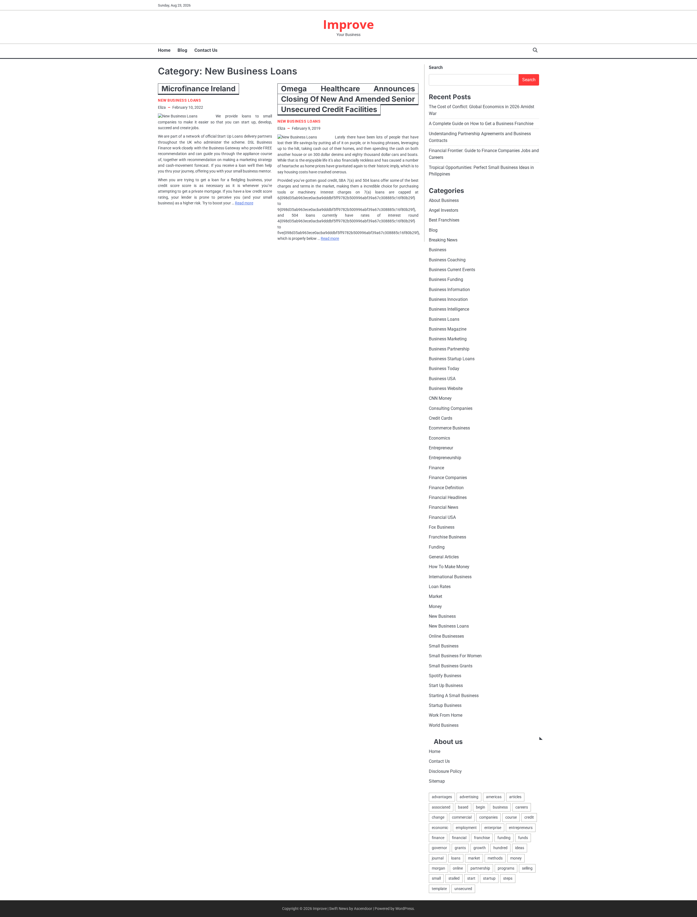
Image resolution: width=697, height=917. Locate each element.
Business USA (442, 378)
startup (489, 878)
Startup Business (445, 705)
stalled (454, 878)
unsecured (463, 888)
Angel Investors (443, 210)
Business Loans (444, 319)
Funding (437, 547)
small (436, 878)
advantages (442, 797)
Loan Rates (440, 586)
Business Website (446, 388)
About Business (444, 200)
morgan (438, 868)
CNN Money (440, 398)
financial (459, 838)
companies (488, 817)
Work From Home (445, 715)
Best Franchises (444, 220)
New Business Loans (179, 100)
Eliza (162, 107)
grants (460, 848)
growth (479, 848)
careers (521, 807)
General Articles (444, 556)
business (500, 807)
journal (438, 858)
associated (441, 807)
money (516, 858)
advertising (469, 797)
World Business (443, 725)
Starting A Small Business (454, 695)
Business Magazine (447, 329)
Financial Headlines (448, 497)
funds (523, 838)
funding (503, 838)
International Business (450, 576)
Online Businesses (446, 636)
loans (455, 858)
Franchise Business (447, 537)
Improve (348, 24)
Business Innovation (448, 299)
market (474, 858)
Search (436, 67)
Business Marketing (448, 338)
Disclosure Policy (445, 771)
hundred (500, 848)
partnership (480, 868)
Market (435, 596)
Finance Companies (448, 477)
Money (435, 606)
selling (527, 868)
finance (438, 838)
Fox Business (441, 527)
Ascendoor (363, 908)
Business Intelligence (449, 309)
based (463, 807)
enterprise (492, 827)
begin (480, 807)
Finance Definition (446, 487)
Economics (439, 438)
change (438, 817)
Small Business (443, 646)
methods (495, 858)
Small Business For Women (455, 655)
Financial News (443, 507)
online (458, 868)
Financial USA (442, 517)
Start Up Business (446, 685)
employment (466, 827)
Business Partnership (449, 349)
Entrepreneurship (445, 457)
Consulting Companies (450, 408)
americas (494, 797)
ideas (519, 848)
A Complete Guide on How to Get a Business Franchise (481, 123)
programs (506, 868)
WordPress (404, 908)
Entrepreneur (441, 447)
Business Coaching (447, 259)
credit (529, 817)
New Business (442, 616)
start (471, 878)
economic (440, 827)
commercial (462, 817)
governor (439, 848)
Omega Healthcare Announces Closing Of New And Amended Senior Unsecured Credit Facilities (348, 99)
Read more (244, 203)
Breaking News (443, 240)
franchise (482, 838)
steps (507, 878)
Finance (436, 467)
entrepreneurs (521, 827)
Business (437, 249)
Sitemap (437, 781)
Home (164, 50)
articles (515, 797)
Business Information (449, 289)
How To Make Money (449, 566)
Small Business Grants (450, 665)
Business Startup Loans (452, 358)
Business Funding (446, 279)
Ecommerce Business (449, 428)
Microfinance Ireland (198, 88)
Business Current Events (452, 269)
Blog (182, 50)
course (511, 817)
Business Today (444, 368)
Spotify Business (445, 675)
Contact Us (206, 50)
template (439, 888)
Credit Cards (440, 418)
